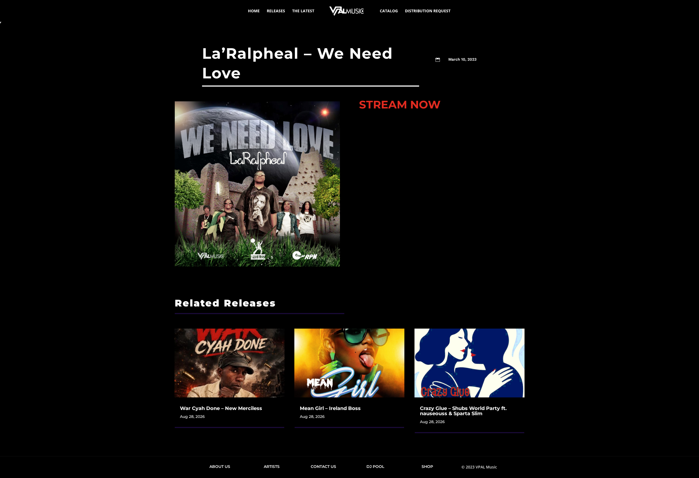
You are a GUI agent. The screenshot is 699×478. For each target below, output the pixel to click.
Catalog (389, 11)
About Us (219, 466)
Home (254, 11)
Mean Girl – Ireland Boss (330, 408)
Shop (427, 466)
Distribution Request (428, 11)
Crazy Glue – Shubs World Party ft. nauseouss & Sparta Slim (463, 411)
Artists (272, 466)
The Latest (303, 11)
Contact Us (323, 466)
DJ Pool (375, 466)
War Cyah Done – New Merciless (221, 408)
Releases (276, 11)
